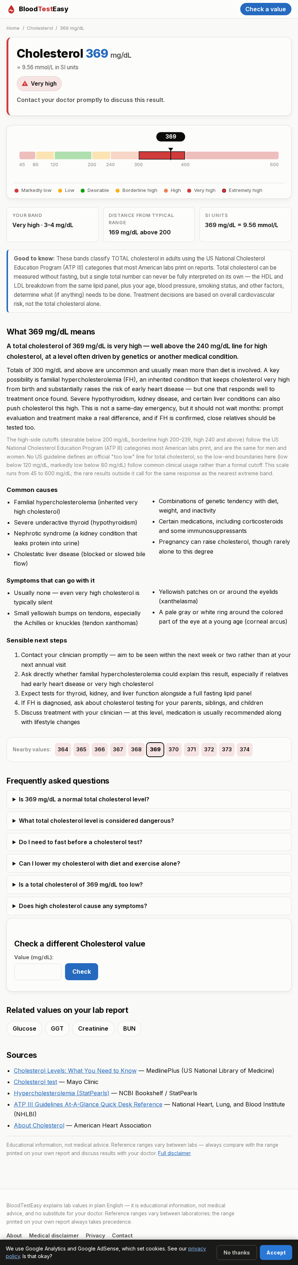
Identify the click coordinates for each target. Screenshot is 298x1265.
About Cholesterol (39, 1125)
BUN (129, 1028)
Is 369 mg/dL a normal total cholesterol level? (84, 799)
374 (245, 749)
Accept (276, 1252)
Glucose (24, 1028)
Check (81, 971)
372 (209, 749)
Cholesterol (40, 28)
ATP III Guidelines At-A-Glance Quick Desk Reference (88, 1104)
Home (13, 28)
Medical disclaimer (54, 1235)
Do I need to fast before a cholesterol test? (80, 842)
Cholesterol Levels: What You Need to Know (75, 1070)
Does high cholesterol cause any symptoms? (83, 905)
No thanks (237, 1252)
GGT (57, 1028)
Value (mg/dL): (33, 957)
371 (191, 749)
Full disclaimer (174, 1153)
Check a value (265, 9)
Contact (122, 1235)
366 (99, 749)
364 (63, 749)
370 (174, 749)
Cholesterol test (35, 1081)
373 (227, 749)
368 (136, 749)
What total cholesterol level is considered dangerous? (96, 820)
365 (81, 749)
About (14, 1235)
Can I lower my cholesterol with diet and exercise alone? (99, 863)
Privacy (95, 1235)
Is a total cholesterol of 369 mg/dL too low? (81, 884)
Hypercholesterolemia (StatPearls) (61, 1093)
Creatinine (93, 1028)
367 (118, 749)
